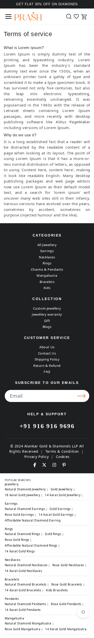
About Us (47, 347)
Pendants (12, 599)
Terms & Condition (62, 451)
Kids (47, 287)
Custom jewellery (47, 308)
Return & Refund (47, 365)
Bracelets (47, 281)
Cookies (63, 456)
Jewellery (12, 484)
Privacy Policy (36, 456)
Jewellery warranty (47, 314)
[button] (8, 16)
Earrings (47, 251)
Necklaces (47, 257)
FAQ (47, 371)
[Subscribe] (81, 396)
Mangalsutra (47, 275)
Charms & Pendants (47, 269)
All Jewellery (47, 245)
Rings (47, 263)
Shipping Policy (47, 359)
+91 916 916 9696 (47, 426)
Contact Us (47, 353)
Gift (47, 320)
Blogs (47, 326)
